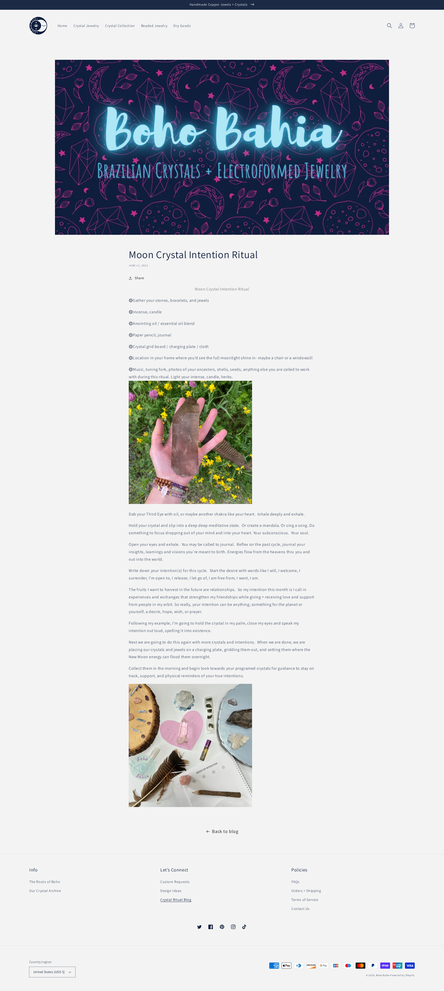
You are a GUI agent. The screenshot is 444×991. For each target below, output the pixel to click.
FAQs (295, 881)
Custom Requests (175, 881)
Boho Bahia (383, 975)
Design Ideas (170, 890)
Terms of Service (304, 899)
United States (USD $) (49, 972)
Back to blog (225, 831)
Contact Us (300, 908)
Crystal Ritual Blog (175, 899)
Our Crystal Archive (45, 890)
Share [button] (139, 278)
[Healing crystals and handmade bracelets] (190, 502)
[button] (389, 25)
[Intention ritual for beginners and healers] (190, 805)
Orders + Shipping (306, 890)
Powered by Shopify (402, 975)
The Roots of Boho (44, 881)
